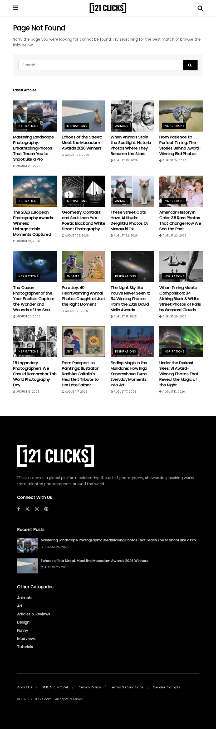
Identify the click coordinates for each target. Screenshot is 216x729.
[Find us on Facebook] (18, 509)
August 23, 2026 (76, 236)
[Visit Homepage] (108, 8)
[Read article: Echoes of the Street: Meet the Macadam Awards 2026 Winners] (83, 116)
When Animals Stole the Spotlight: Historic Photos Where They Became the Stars (131, 145)
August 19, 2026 (27, 392)
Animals (121, 126)
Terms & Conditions (127, 687)
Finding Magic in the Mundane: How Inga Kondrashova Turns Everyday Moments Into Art (129, 374)
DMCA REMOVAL (55, 687)
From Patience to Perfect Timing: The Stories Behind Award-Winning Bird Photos (180, 145)
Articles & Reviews (33, 614)
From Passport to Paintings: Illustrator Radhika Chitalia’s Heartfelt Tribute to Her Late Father (80, 374)
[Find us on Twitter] (27, 509)
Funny (22, 630)
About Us (24, 687)
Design (23, 622)
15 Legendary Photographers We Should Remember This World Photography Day (35, 374)
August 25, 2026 (28, 166)
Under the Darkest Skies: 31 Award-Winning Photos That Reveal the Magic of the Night (178, 374)
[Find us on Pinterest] (46, 509)
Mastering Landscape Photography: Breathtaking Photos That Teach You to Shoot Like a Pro (33, 148)
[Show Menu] (15, 8)
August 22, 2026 (125, 236)
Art (69, 351)
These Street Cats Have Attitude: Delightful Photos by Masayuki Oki (129, 220)
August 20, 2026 (174, 316)
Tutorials (25, 646)
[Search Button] (200, 8)
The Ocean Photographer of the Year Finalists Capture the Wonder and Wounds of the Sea (33, 298)
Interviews (26, 638)
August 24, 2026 (174, 160)
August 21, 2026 (76, 311)
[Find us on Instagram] (37, 509)
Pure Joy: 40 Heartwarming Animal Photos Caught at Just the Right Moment (83, 296)
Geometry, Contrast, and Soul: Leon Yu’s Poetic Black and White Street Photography (83, 220)
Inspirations (28, 126)
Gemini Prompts (166, 687)
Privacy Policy (89, 687)
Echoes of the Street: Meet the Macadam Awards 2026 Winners (82, 142)
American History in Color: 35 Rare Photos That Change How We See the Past (180, 220)
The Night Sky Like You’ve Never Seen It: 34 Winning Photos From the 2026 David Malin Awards (130, 298)
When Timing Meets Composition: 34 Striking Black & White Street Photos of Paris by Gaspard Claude (180, 298)
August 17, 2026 (75, 392)
